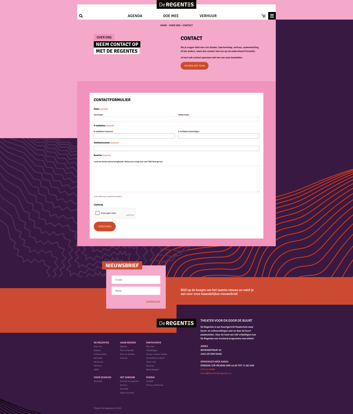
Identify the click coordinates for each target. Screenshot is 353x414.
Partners (98, 365)
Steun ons (151, 362)
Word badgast (152, 369)
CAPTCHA (98, 204)
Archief (149, 381)
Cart (263, 16)
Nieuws (97, 350)
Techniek (124, 389)
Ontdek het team (194, 65)
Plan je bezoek (127, 350)
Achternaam (183, 114)
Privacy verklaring (154, 385)
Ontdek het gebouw (129, 381)
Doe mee (171, 16)
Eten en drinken (127, 354)
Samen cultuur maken (156, 354)
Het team (98, 358)
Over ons (174, 25)
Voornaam (98, 114)
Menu (272, 16)
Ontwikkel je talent (155, 358)
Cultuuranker (100, 354)
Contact (124, 358)
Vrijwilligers (152, 350)
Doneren (150, 365)
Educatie (98, 381)
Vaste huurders (127, 392)
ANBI (96, 369)
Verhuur (208, 16)
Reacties (102, 155)
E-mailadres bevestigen (188, 131)
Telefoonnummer (106, 142)
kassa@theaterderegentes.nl (215, 373)
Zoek (81, 16)
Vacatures (98, 362)
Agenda (135, 16)
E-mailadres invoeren (103, 131)
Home (163, 25)
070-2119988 (207, 369)
